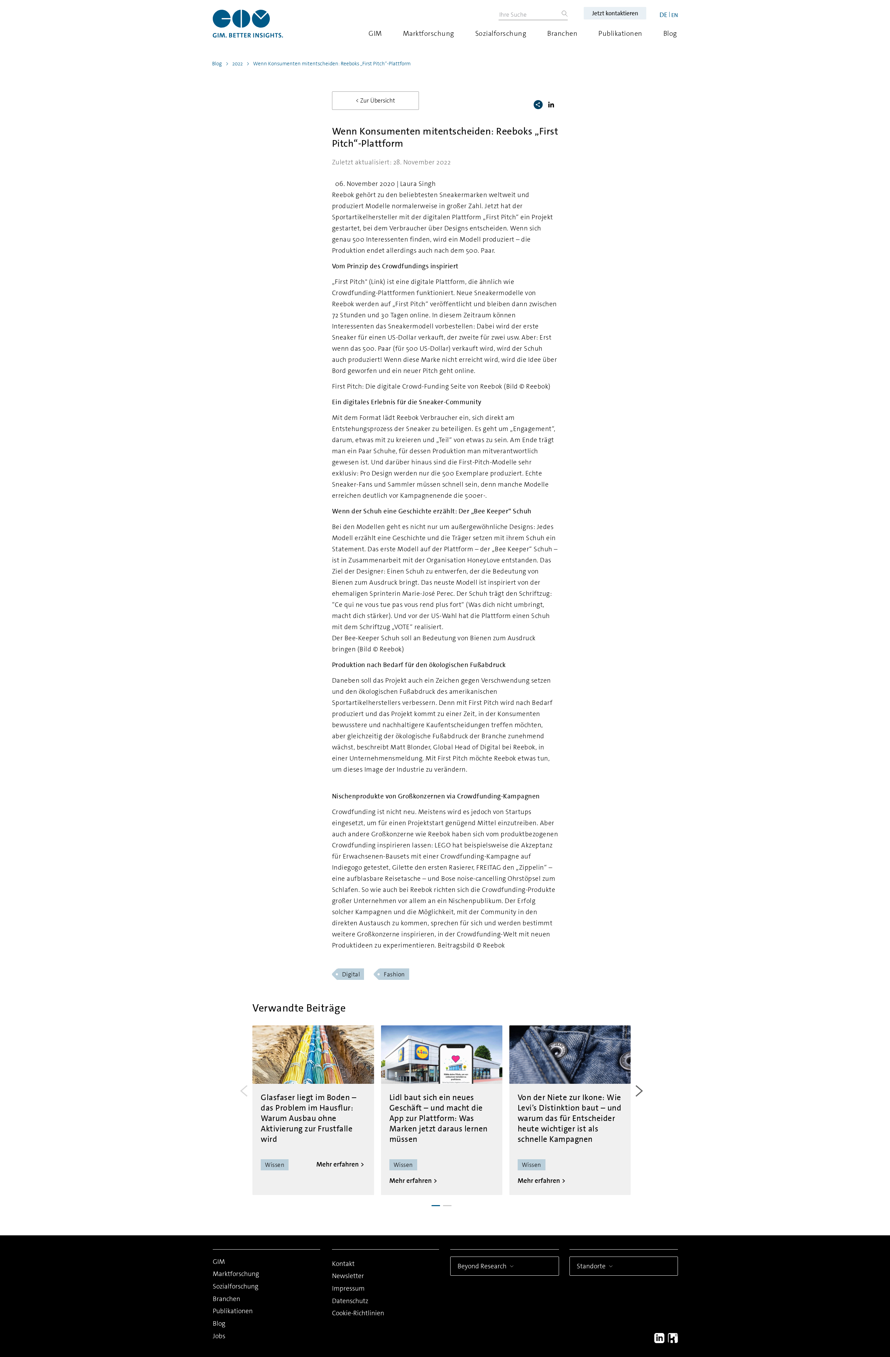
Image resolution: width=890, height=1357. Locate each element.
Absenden (796, 1307)
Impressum (348, 1288)
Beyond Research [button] (482, 1266)
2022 (237, 63)
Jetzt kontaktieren (615, 13)
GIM (375, 33)
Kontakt (343, 1263)
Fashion (394, 974)
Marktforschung (428, 33)
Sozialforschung (501, 33)
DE (664, 14)
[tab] (435, 1205)
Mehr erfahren (337, 1164)
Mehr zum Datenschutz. (788, 1281)
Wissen (274, 1165)
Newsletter (348, 1275)
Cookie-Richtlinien (358, 1313)
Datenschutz (350, 1301)
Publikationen (620, 33)
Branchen (562, 33)
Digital (351, 974)
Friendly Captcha (846, 1250)
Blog (670, 33)
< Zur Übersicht (375, 100)
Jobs (219, 1336)
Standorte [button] (591, 1266)
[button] (552, 104)
